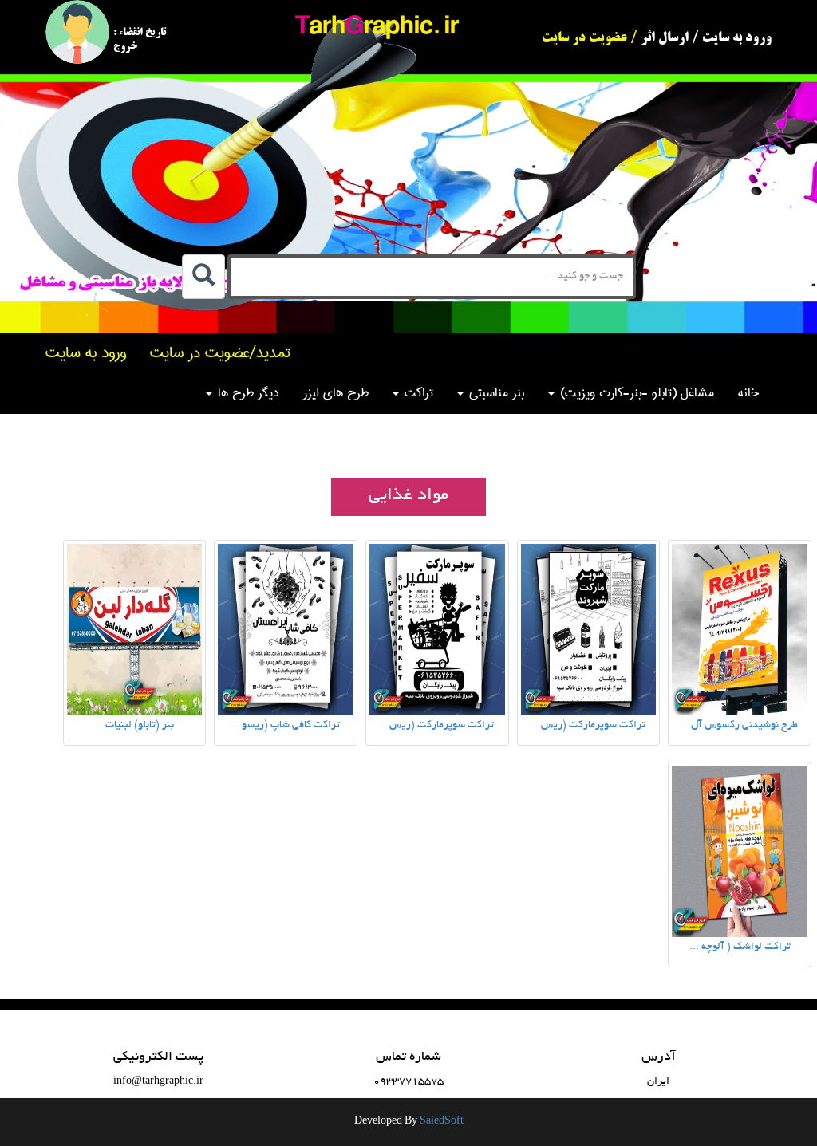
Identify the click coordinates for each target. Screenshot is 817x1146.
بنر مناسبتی (494, 392)
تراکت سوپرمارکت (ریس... (588, 725)
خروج (125, 47)
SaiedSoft (442, 1122)
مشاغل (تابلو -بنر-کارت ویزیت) (635, 392)
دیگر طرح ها (246, 392)
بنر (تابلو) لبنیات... (135, 725)
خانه (749, 392)
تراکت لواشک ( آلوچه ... (740, 947)
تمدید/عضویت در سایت (220, 353)
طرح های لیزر (336, 392)
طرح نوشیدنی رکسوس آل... (739, 725)
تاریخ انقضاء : (139, 32)
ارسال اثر (665, 38)
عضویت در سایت (584, 38)
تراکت (417, 392)
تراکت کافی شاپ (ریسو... (286, 725)
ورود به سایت (737, 38)
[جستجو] (203, 276)
